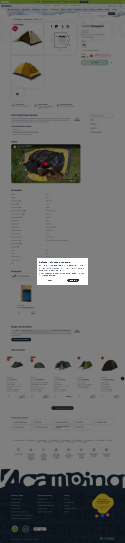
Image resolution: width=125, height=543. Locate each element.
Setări (50, 280)
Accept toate (73, 280)
